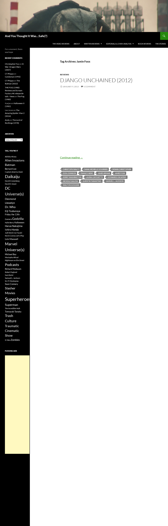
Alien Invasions (14, 160)
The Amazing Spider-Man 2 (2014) (14, 113)
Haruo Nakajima (13, 225)
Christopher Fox (12, 64)
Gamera (8, 219)
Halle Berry (9, 222)
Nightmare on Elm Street (14, 260)
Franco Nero (87, 173)
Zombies (15, 339)
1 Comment (89, 86)
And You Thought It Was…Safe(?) (26, 36)
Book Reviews (144, 44)
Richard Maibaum (13, 269)
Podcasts (12, 264)
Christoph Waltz (71, 169)
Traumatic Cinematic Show (12, 330)
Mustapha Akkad (11, 257)
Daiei (21, 172)
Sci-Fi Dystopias (12, 281)
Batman (10, 165)
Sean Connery (11, 284)
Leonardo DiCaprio (116, 177)
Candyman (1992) (13, 76)
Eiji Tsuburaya (12, 211)
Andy (7, 120)
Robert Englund (11, 272)
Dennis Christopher (121, 169)
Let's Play (20, 235)
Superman (11, 304)
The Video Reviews (60, 44)
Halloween (19, 222)
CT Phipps (9, 74)
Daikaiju (12, 176)
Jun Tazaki (18, 233)
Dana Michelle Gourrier (96, 169)
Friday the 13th (12, 214)
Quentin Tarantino (92, 181)
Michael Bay (10, 254)
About (77, 44)
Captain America (11, 172)
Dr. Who (10, 207)
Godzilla (18, 219)
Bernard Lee (10, 169)
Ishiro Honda (12, 229)
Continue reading (71, 157)
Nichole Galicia (70, 181)
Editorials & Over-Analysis (118, 44)
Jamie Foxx (120, 173)
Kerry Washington (72, 177)
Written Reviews (92, 44)
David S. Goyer (11, 184)
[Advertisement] (17, 404)
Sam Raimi (9, 275)
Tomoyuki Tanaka (13, 311)
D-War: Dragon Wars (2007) (14, 67)
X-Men (7, 340)
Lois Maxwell (11, 239)
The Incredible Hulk (12, 308)
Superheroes (18, 299)
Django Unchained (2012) (96, 80)
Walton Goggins (71, 185)
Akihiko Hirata (10, 157)
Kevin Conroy (10, 236)
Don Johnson (69, 173)
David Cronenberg (12, 181)
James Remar (104, 173)
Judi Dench (9, 233)
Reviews (64, 74)
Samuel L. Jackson (115, 181)
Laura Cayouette (94, 177)
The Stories (160, 44)
